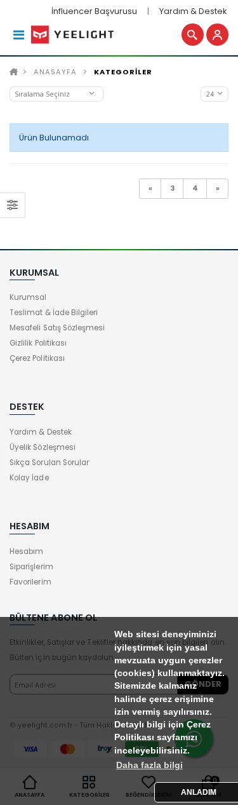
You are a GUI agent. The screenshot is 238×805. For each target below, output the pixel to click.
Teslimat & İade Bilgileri (54, 313)
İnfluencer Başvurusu (94, 11)
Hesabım (26, 551)
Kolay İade (29, 478)
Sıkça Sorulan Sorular (49, 462)
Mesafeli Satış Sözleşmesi (57, 328)
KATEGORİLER (123, 72)
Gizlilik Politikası (38, 343)
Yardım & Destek (193, 11)
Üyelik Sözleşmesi (43, 447)
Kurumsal (28, 297)
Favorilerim (30, 582)
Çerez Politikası (37, 358)
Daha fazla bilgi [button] (149, 765)
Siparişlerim (31, 567)
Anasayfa (55, 72)
